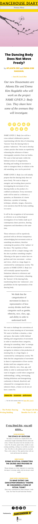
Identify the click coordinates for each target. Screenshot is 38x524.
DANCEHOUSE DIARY (19, 3)
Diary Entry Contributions (19, 478)
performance (27, 395)
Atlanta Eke (13, 68)
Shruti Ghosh (19, 459)
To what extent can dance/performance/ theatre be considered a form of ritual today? (19, 483)
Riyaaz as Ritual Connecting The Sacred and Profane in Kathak (19, 463)
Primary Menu (19, 8)
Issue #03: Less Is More (20, 76)
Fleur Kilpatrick (19, 434)
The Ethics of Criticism (19, 436)
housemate (17, 395)
